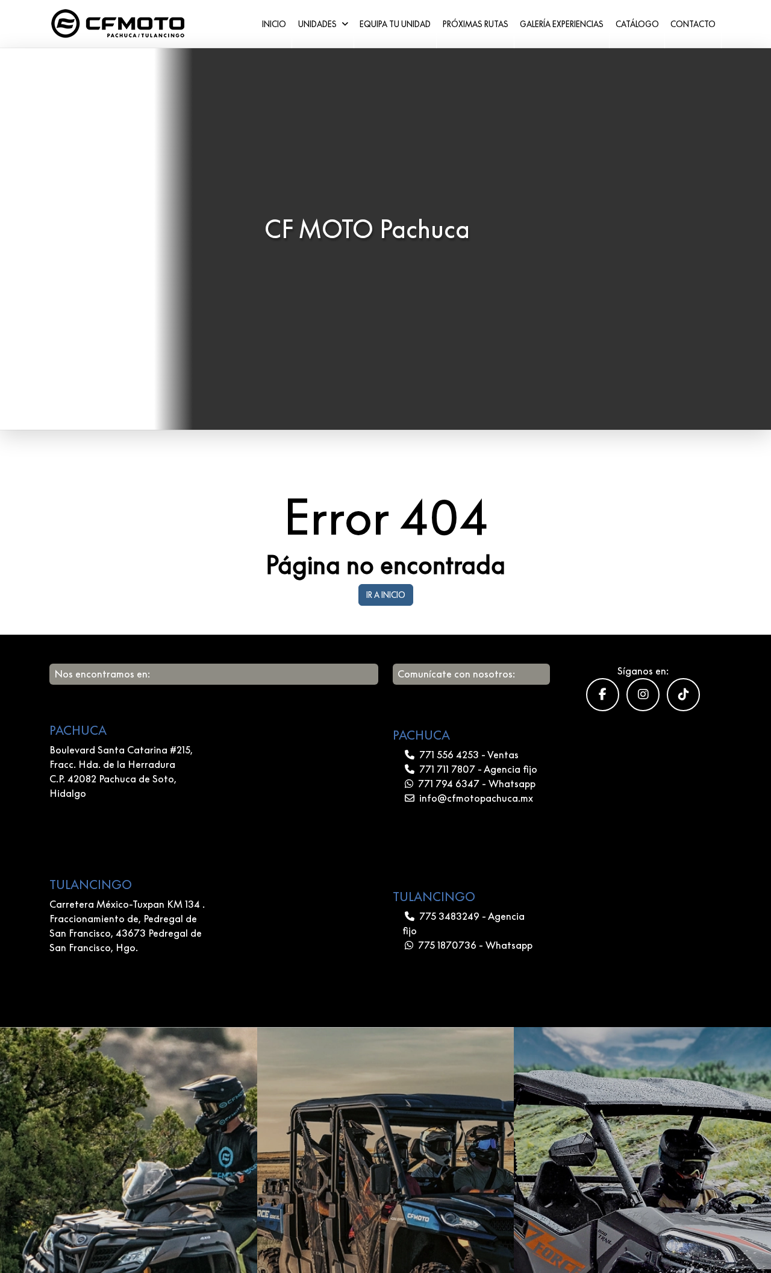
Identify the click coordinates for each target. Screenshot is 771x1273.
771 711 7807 (447, 769)
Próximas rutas (475, 24)
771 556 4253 (449, 755)
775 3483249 (449, 916)
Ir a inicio (385, 595)
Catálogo (637, 24)
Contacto (693, 24)
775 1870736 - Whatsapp (474, 945)
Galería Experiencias (562, 24)
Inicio (274, 24)
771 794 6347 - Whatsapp (475, 784)
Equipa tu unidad (395, 24)
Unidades (318, 24)
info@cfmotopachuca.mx (475, 798)
